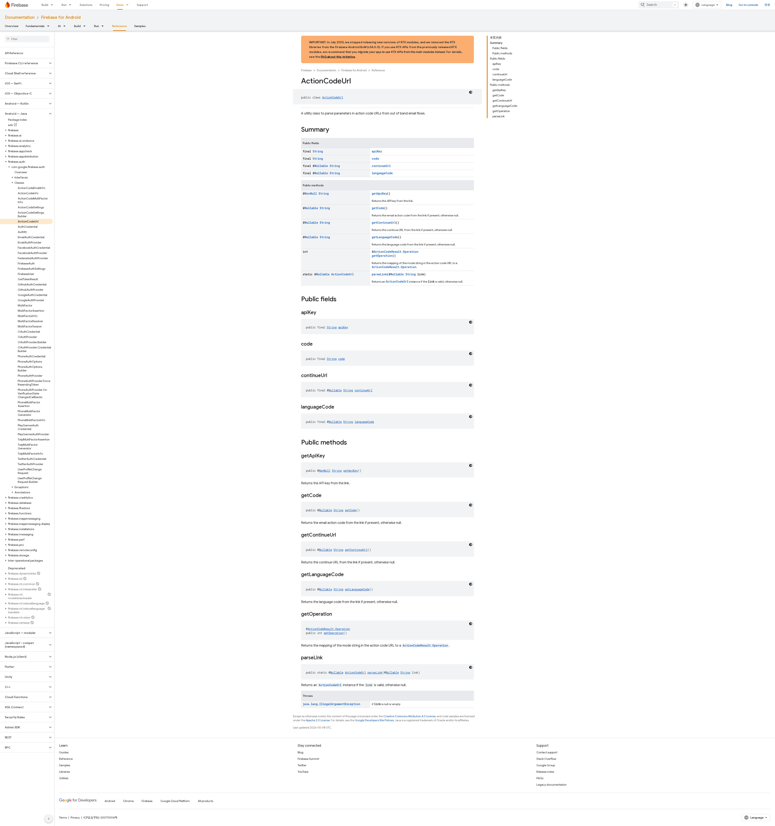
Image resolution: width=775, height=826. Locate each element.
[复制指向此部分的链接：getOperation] (336, 614)
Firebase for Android (61, 17)
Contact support (546, 752)
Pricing (104, 5)
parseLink (379, 274)
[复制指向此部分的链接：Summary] (333, 130)
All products (205, 801)
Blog (729, 5)
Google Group (545, 765)
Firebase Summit (308, 759)
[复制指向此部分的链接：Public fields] (340, 299)
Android (110, 801)
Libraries (64, 772)
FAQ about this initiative (338, 57)
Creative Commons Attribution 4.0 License (409, 716)
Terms (63, 817)
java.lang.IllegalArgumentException (331, 704)
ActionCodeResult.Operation (396, 252)
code (375, 158)
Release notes (545, 772)
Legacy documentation (551, 784)
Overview (11, 26)
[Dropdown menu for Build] (53, 5)
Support (142, 5)
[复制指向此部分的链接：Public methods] (351, 442)
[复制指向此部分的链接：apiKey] (320, 312)
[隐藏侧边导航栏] (49, 819)
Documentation (20, 17)
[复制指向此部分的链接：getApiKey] (329, 456)
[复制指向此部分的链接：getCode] (326, 495)
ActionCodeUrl (332, 97)
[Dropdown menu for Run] (71, 5)
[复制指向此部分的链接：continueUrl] (331, 375)
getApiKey (379, 193)
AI (59, 26)
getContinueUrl (384, 222)
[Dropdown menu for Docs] (128, 5)
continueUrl (381, 166)
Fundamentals (35, 26)
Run (64, 5)
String (318, 151)
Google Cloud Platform (175, 801)
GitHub (63, 778)
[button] (24, 63)
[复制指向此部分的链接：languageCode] (338, 407)
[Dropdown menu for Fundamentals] (49, 26)
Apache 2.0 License (318, 720)
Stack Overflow (546, 759)
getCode (378, 208)
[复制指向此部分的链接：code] (317, 344)
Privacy (75, 817)
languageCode (382, 173)
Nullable (321, 166)
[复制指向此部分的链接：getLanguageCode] (348, 574)
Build (45, 5)
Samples (140, 26)
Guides (63, 752)
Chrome (128, 801)
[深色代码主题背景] (470, 92)
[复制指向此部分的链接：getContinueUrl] (340, 535)
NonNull (311, 193)
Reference (119, 26)
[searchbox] (27, 39)
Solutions (86, 5)
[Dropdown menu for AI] (65, 26)
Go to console (748, 5)
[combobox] (659, 4)
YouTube (303, 772)
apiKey (377, 151)
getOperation (382, 256)
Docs (120, 5)
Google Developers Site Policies (374, 720)
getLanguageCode (385, 237)
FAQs (539, 778)
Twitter (302, 765)
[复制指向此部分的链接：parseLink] (327, 658)
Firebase (306, 70)
